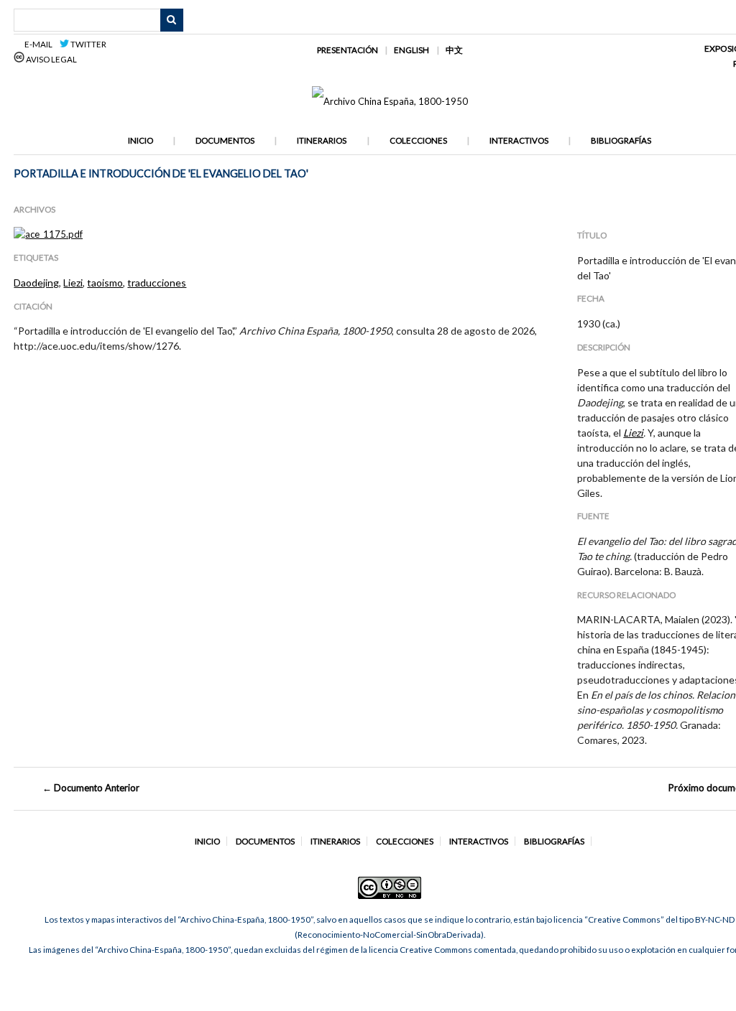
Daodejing (36, 282)
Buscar (171, 20)
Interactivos (518, 140)
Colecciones (418, 140)
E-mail (40, 44)
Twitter (87, 44)
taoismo (105, 282)
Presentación (347, 50)
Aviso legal (50, 59)
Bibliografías (621, 140)
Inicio (140, 140)
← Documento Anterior (90, 787)
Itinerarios (321, 140)
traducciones (156, 282)
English (411, 50)
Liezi (73, 282)
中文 (454, 50)
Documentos (225, 140)
